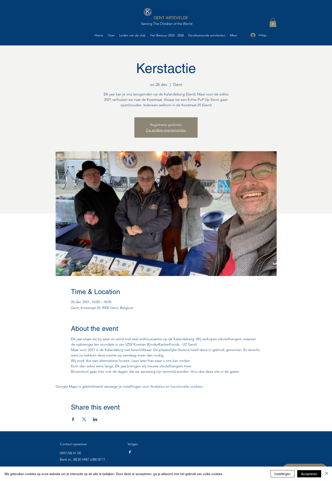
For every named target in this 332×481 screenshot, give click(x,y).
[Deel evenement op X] (84, 419)
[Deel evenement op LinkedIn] (95, 419)
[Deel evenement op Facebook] (73, 419)
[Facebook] (130, 452)
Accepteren (309, 474)
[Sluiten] (326, 473)
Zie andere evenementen (166, 130)
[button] (273, 22)
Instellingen (282, 474)
